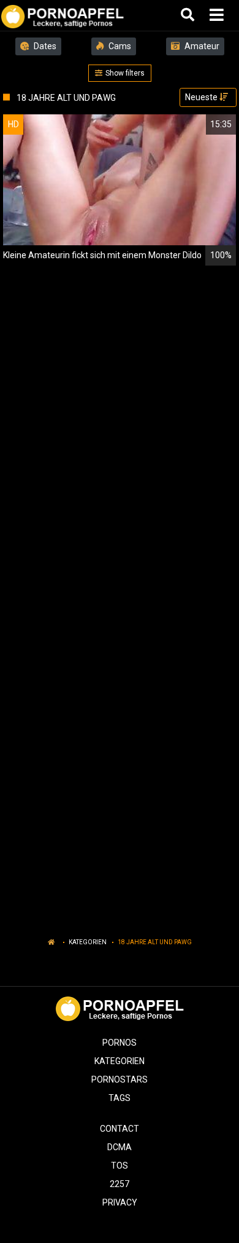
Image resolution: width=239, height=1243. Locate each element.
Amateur (201, 46)
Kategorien (88, 942)
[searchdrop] (189, 15)
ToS (119, 1165)
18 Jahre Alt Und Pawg (155, 942)
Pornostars (119, 1079)
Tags (119, 1098)
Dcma (119, 1147)
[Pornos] (62, 15)
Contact (119, 1129)
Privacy (119, 1202)
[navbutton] (218, 15)
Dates (44, 46)
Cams (119, 46)
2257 (119, 1184)
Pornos (119, 1043)
